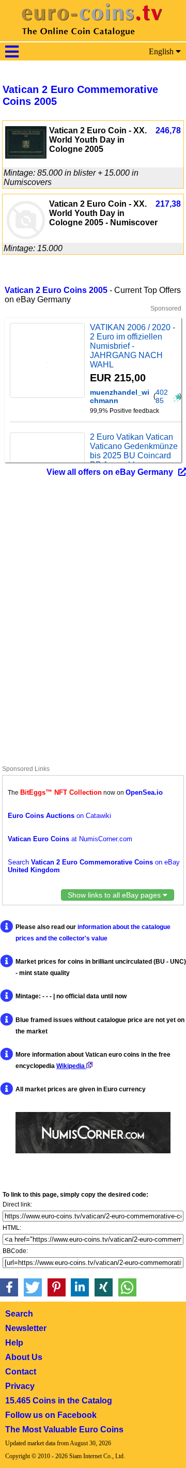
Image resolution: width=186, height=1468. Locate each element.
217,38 (168, 203)
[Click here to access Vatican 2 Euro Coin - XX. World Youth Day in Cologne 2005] (26, 155)
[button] (9, 1287)
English (162, 51)
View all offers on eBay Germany (110, 472)
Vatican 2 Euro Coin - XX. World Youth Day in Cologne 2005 (98, 139)
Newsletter (26, 1328)
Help (14, 1342)
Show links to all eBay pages (115, 895)
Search (19, 1313)
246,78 (168, 130)
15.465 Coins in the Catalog (58, 1400)
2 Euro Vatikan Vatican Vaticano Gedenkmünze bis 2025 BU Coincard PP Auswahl (134, 450)
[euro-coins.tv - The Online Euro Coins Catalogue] (93, 38)
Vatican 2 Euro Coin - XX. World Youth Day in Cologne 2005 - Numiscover (103, 213)
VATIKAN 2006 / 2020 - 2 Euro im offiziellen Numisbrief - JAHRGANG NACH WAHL (132, 346)
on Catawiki (59, 816)
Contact (20, 1371)
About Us (23, 1357)
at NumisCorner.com (70, 839)
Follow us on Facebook (51, 1415)
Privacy (20, 1386)
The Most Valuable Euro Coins (64, 1429)
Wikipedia (71, 1066)
